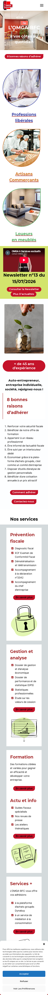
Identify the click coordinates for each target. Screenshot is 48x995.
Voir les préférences (24, 988)
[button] (44, 944)
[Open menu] (42, 5)
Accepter (24, 974)
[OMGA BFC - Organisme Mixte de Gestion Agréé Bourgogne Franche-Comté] (8, 5)
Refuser (24, 981)
